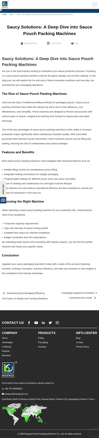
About (4, 338)
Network (6, 351)
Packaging (43, 342)
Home (4, 14)
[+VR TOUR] (3, 200)
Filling (41, 338)
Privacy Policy (82, 347)
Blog (78, 338)
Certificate (6, 347)
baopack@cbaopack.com (16, 394)
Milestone (6, 355)
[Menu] (95, 4)
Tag (11, 14)
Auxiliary (42, 347)
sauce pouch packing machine (22, 76)
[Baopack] (6, 4)
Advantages (7, 342)
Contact (79, 342)
